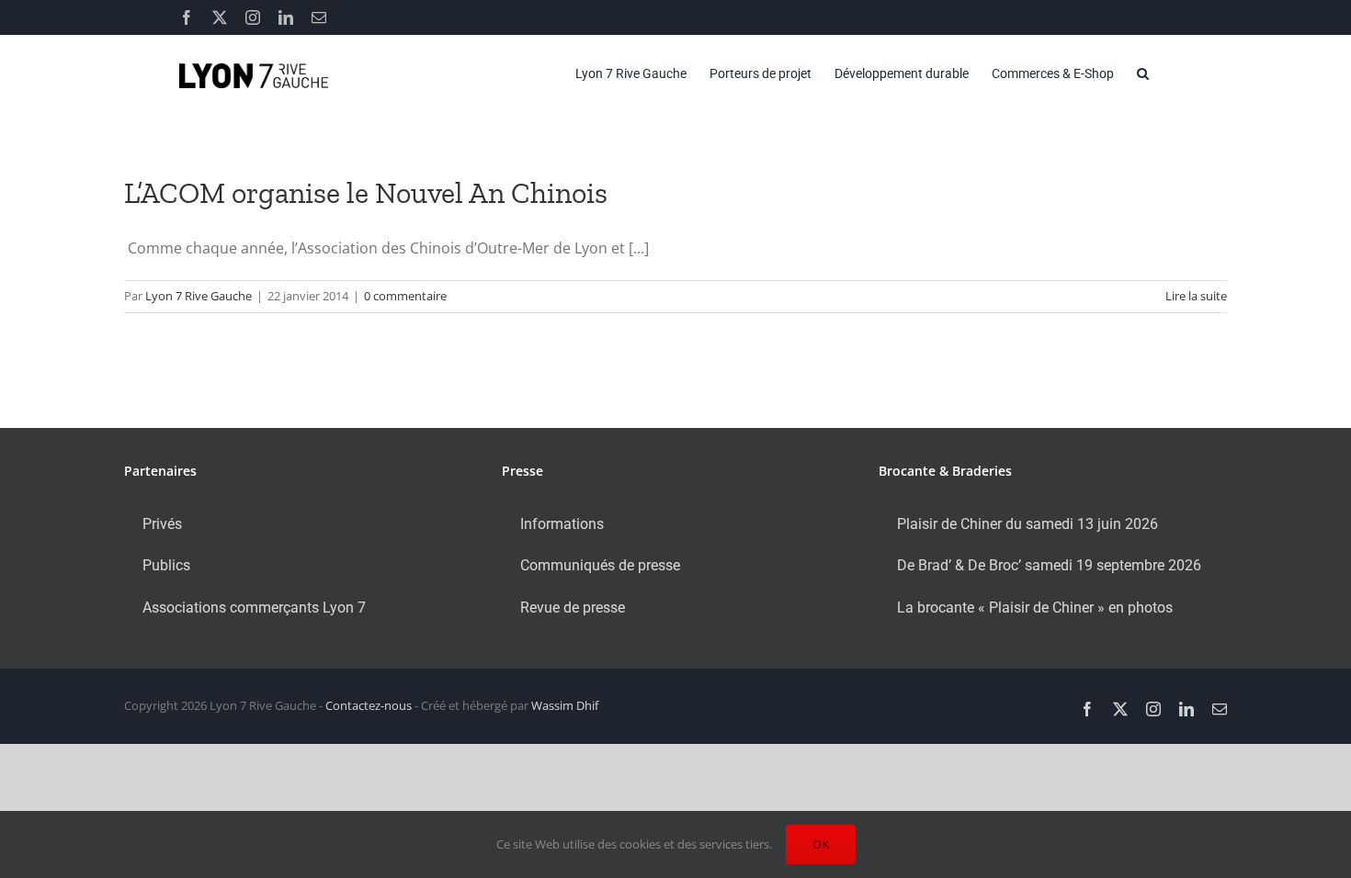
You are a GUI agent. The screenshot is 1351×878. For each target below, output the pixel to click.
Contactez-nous (368, 705)
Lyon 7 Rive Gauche (198, 295)
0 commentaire (405, 295)
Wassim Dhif (564, 705)
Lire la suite (1196, 295)
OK (820, 844)
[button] (1143, 73)
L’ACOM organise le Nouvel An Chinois (365, 192)
